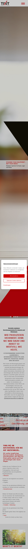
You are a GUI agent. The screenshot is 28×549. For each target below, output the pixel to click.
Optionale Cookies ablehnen (14, 280)
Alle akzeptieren (14, 276)
